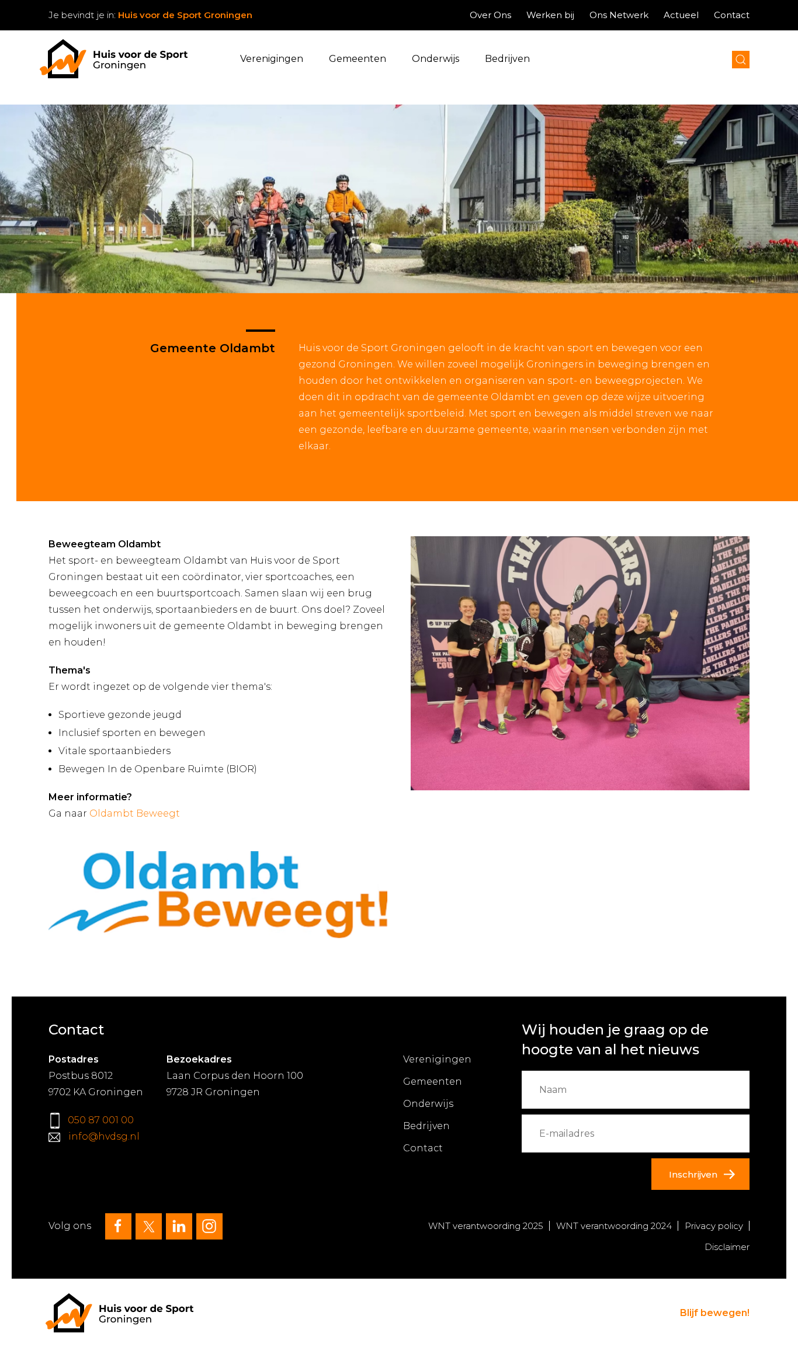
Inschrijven (693, 1174)
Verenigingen (271, 58)
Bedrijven (507, 58)
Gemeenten (357, 58)
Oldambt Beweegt (134, 813)
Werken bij (550, 14)
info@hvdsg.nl (104, 1136)
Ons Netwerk (618, 14)
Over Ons (490, 14)
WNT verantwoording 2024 (614, 1225)
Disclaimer (727, 1246)
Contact (732, 14)
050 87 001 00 (101, 1120)
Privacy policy (714, 1225)
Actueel (681, 14)
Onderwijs (435, 58)
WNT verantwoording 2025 (485, 1225)
